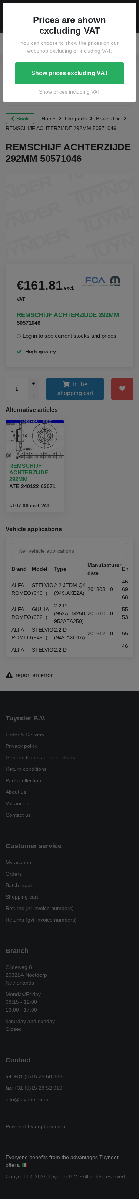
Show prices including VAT (69, 92)
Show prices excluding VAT (69, 73)
